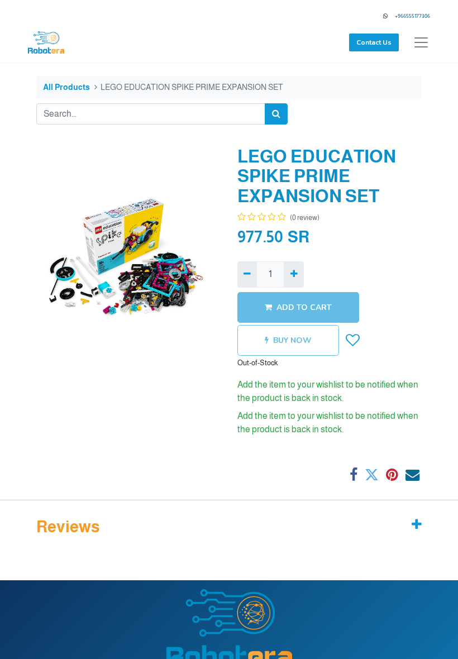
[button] (353, 340)
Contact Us (374, 42)
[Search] (276, 114)
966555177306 (414, 16)
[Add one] (293, 274)
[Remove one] (247, 274)
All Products (66, 87)
